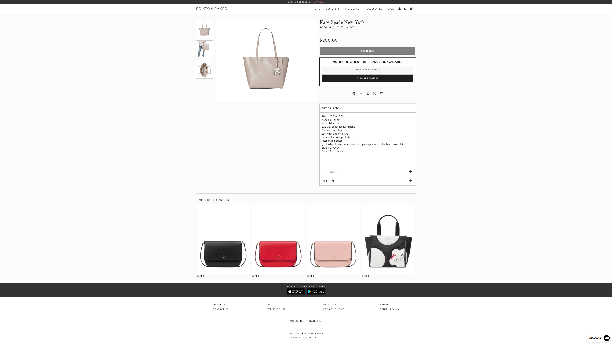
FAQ (270, 304)
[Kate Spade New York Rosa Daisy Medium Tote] (204, 29)
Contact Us (221, 309)
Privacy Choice (333, 309)
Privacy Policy (333, 304)
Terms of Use (277, 309)
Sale (391, 8)
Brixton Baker (211, 9)
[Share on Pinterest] (354, 93)
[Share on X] (374, 93)
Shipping (386, 304)
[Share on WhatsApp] (368, 93)
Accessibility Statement (306, 321)
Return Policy (390, 309)
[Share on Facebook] (361, 93)
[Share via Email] (381, 93)
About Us (219, 304)
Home (316, 8)
